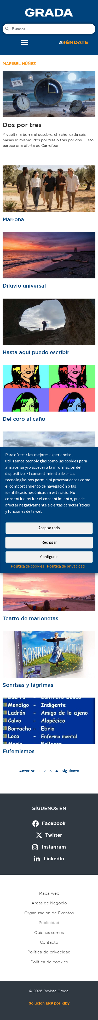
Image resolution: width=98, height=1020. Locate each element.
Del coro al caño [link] (24, 418)
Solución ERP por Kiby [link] (49, 1003)
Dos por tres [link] (22, 125)
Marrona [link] (13, 219)
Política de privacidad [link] (66, 566)
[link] (49, 12)
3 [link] (50, 771)
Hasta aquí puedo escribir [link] (36, 352)
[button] (24, 42)
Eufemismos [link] (18, 751)
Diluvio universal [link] (24, 285)
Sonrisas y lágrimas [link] (28, 685)
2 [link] (44, 771)
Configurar (49, 556)
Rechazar (49, 542)
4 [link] (56, 771)
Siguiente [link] (70, 771)
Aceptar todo (49, 527)
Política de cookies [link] (27, 566)
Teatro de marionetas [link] (30, 618)
